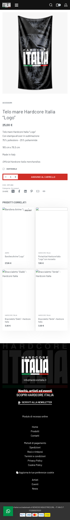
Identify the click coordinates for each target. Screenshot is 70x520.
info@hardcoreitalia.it (35, 379)
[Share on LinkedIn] (25, 191)
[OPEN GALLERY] (35, 53)
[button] (8, 511)
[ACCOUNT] (66, 5)
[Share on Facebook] (19, 191)
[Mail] (37, 191)
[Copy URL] (43, 191)
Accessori (7, 103)
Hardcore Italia (44, 253)
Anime (7, 253)
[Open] (16, 5)
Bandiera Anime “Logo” (14, 256)
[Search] (50, 5)
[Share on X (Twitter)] (13, 191)
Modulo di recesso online (35, 416)
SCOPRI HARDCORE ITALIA (35, 393)
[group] (52, 228)
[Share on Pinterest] (31, 191)
